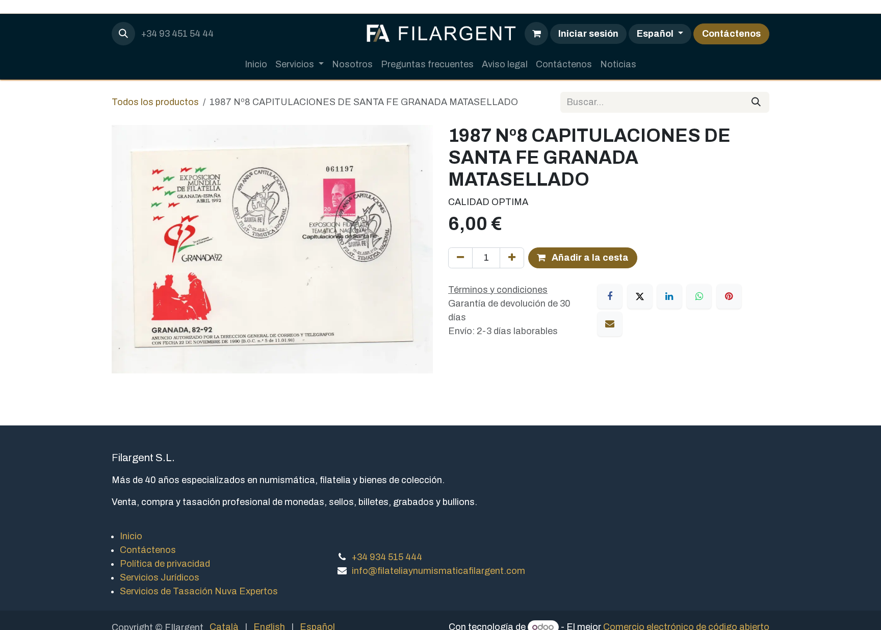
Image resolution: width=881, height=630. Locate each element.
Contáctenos (731, 34)
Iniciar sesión (588, 34)
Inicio (131, 536)
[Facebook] (610, 296)
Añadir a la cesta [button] (589, 258)
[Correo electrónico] (610, 324)
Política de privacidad (165, 564)
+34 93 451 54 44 (177, 34)
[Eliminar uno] (460, 257)
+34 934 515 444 (387, 557)
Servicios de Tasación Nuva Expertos (199, 591)
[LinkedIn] (669, 296)
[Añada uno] (512, 257)
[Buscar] (756, 102)
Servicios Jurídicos (159, 577)
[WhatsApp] (699, 296)
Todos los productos (155, 102)
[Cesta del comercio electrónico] (536, 33)
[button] (123, 33)
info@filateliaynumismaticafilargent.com (438, 571)
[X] (640, 296)
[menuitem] (256, 64)
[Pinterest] (729, 296)
